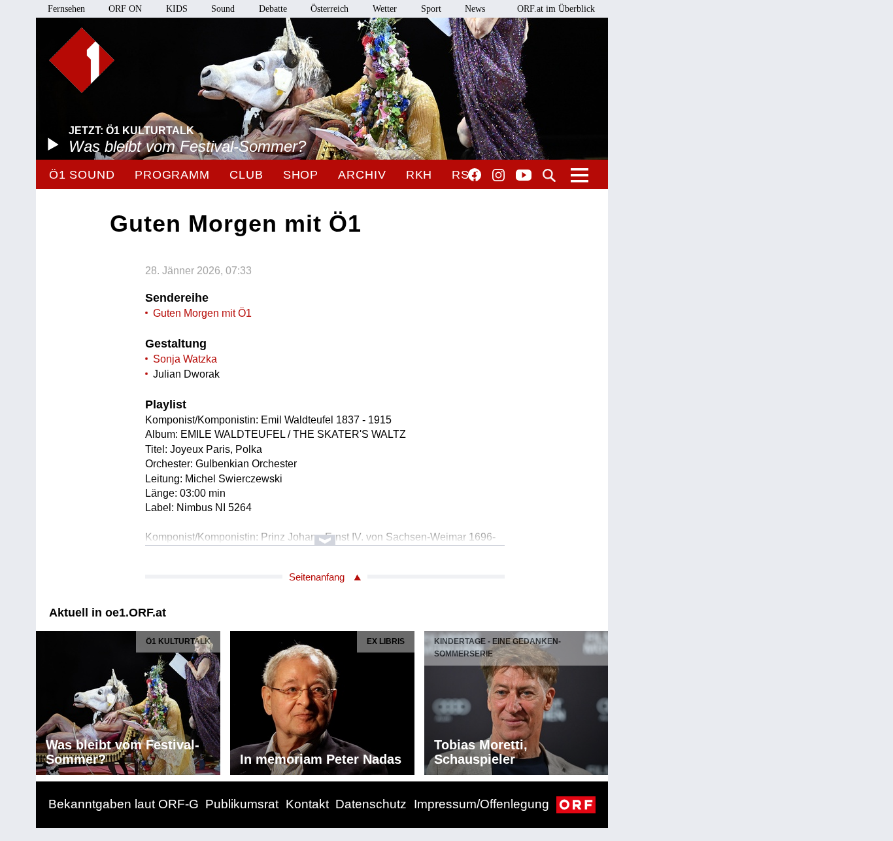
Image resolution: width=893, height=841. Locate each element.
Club (246, 174)
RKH (419, 174)
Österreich (329, 9)
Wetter (385, 9)
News (475, 9)
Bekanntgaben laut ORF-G (123, 804)
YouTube (523, 176)
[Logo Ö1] (81, 60)
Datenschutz (371, 804)
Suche (549, 175)
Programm (172, 174)
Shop (301, 174)
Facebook (474, 174)
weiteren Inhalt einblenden (325, 534)
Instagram (498, 175)
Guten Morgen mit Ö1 (202, 313)
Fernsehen (66, 9)
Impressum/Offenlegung (481, 804)
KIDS (177, 9)
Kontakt (307, 804)
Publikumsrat (241, 804)
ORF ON (125, 9)
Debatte (273, 9)
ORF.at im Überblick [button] (556, 9)
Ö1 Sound (82, 174)
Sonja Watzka (185, 359)
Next (597, 699)
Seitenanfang (317, 576)
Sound (223, 9)
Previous (46, 699)
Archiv (362, 174)
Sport (431, 9)
